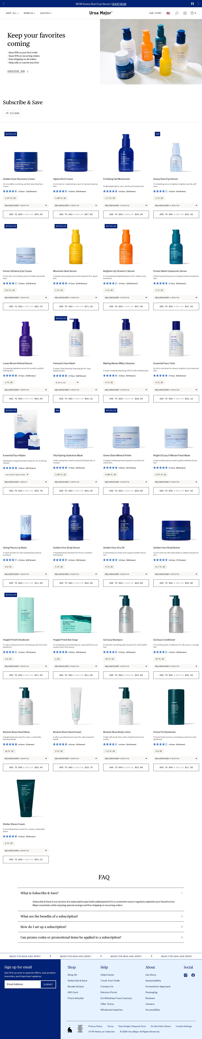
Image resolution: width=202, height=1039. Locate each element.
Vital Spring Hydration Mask (68, 455)
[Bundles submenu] (34, 13)
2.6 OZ (8, 659)
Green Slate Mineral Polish (117, 455)
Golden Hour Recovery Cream (19, 178)
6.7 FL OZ (160, 567)
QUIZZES (45, 13)
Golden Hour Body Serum (66, 547)
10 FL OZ (109, 659)
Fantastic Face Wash (64, 363)
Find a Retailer (76, 998)
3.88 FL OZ (110, 474)
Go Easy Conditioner (164, 639)
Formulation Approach (158, 986)
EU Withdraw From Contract (116, 998)
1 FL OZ (159, 198)
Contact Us (107, 986)
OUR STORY (155, 13)
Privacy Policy (95, 1026)
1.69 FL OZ (60, 198)
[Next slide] (198, 3)
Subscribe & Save (77, 980)
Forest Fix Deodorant (164, 731)
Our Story (151, 974)
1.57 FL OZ (10, 198)
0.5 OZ (8, 567)
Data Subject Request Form (132, 1026)
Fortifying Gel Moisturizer (116, 178)
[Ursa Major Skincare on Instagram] (185, 975)
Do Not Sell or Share (161, 1026)
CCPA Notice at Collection (101, 1031)
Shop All (72, 974)
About (150, 967)
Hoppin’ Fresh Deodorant (16, 639)
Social (188, 967)
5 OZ (57, 659)
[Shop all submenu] (18, 13)
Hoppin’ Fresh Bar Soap (65, 639)
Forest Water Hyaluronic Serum (170, 270)
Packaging (151, 992)
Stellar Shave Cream (14, 823)
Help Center (107, 974)
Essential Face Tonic (164, 363)
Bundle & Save (76, 986)
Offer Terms (107, 1003)
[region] (101, 3)
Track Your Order (110, 980)
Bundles (28, 13)
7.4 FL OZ (110, 751)
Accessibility (153, 1009)
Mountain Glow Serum (65, 270)
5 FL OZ (59, 567)
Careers (150, 1003)
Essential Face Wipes (14, 455)
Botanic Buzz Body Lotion (117, 731)
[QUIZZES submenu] (51, 13)
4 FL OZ (109, 382)
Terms (110, 1026)
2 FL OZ (59, 751)
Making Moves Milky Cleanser (119, 363)
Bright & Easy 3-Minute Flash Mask (171, 455)
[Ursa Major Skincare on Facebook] (193, 975)
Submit (48, 984)
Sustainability (153, 980)
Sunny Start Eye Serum (165, 178)
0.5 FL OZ (9, 290)
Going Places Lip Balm (15, 547)
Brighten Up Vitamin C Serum (119, 270)
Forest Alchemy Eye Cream (17, 270)
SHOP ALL (11, 13)
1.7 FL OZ (110, 198)
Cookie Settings (184, 1026)
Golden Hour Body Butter (166, 547)
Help (104, 967)
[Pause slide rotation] (192, 3)
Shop (72, 967)
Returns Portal (109, 992)
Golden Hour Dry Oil (113, 547)
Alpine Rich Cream (63, 178)
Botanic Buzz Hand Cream (67, 731)
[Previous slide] (3, 3)
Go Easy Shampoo (113, 639)
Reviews (150, 998)
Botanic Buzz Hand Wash (16, 731)
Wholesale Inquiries (112, 1009)
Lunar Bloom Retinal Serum (17, 363)
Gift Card (73, 992)
